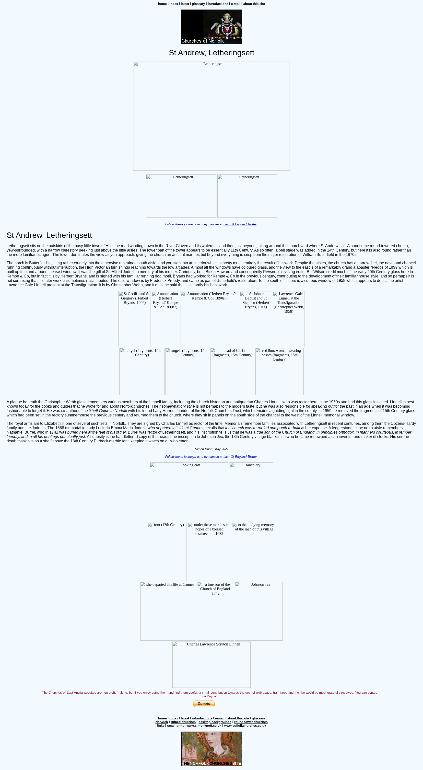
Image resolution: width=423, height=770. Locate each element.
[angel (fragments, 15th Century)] (141, 393)
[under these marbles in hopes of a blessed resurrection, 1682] (209, 579)
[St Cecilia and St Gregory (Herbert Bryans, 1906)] (134, 346)
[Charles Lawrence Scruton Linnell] (211, 686)
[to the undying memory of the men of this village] (254, 579)
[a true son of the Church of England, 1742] (215, 639)
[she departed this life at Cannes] (168, 639)
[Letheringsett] (211, 169)
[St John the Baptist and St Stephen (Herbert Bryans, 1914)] (256, 346)
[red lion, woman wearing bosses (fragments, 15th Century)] (279, 393)
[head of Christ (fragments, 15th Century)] (232, 393)
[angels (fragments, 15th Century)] (187, 393)
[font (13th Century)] (167, 579)
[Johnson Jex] (259, 639)
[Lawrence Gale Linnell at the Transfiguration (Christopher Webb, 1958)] (289, 346)
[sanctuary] (251, 520)
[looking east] (189, 520)
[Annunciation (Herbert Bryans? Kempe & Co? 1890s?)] (165, 346)
